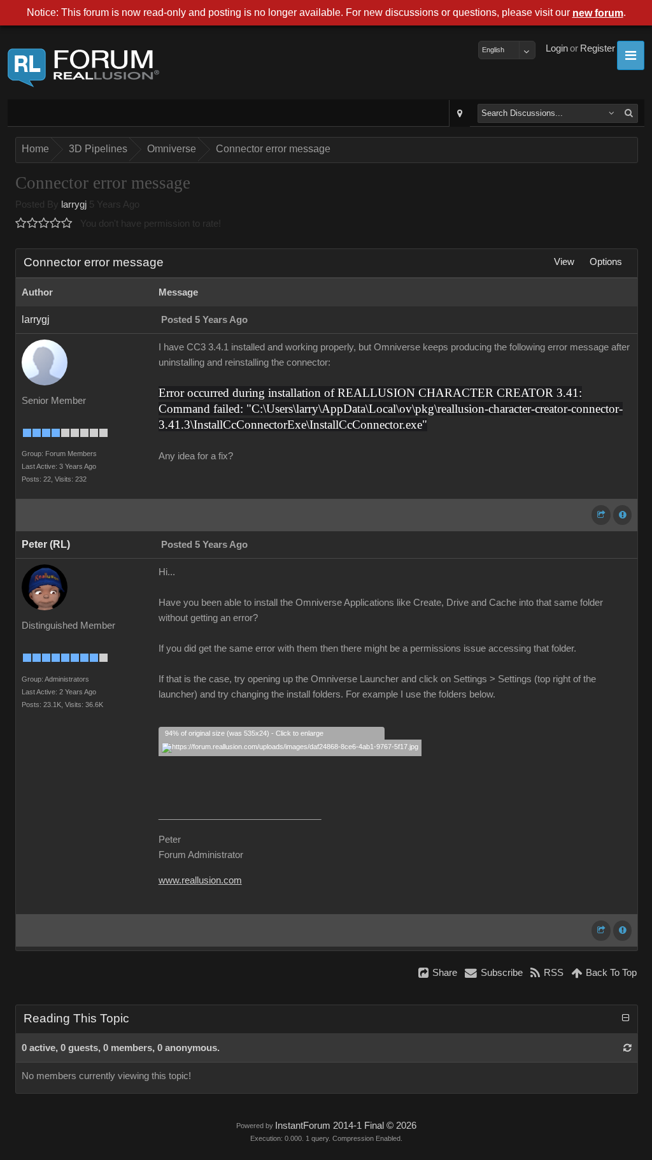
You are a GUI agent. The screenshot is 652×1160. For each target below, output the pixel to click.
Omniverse (171, 148)
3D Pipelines (98, 148)
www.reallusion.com (200, 880)
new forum (597, 13)
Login (557, 48)
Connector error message (273, 148)
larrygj (74, 204)
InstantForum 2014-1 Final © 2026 (345, 1126)
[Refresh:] (627, 1048)
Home (35, 148)
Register (597, 48)
